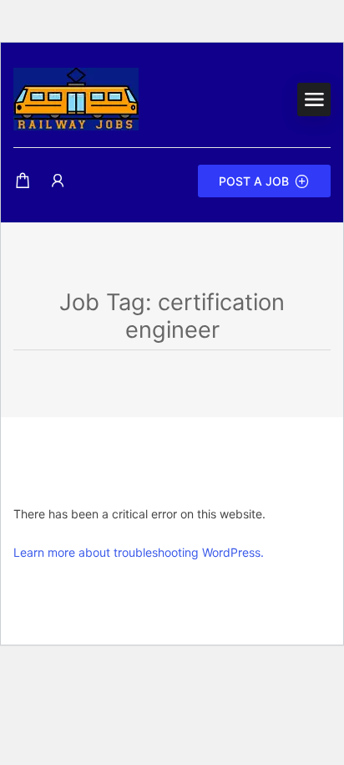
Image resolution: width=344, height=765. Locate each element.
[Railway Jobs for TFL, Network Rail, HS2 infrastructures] (76, 97)
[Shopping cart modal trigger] (22, 181)
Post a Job (254, 181)
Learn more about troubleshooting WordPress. (138, 552)
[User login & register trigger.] (57, 181)
